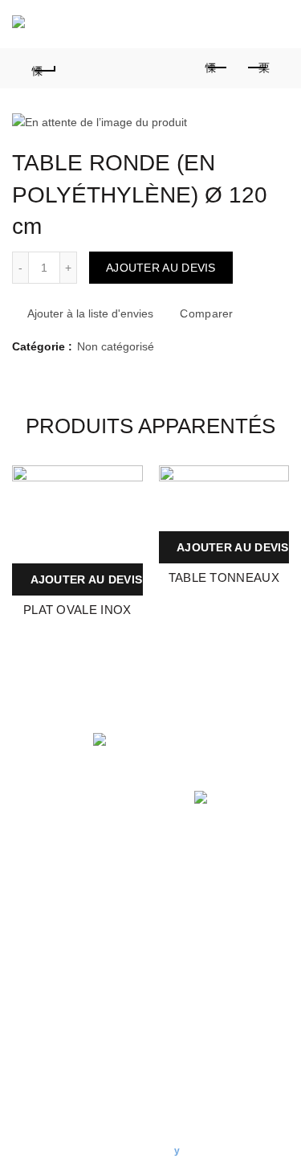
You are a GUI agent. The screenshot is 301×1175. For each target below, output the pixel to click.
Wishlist (203, 24)
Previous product (217, 68)
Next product (257, 68)
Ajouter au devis (161, 267)
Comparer (206, 313)
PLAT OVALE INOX (77, 609)
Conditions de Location (70, 876)
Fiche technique (129, 479)
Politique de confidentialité (78, 899)
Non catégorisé (115, 346)
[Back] (44, 68)
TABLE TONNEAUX (224, 577)
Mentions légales (55, 922)
